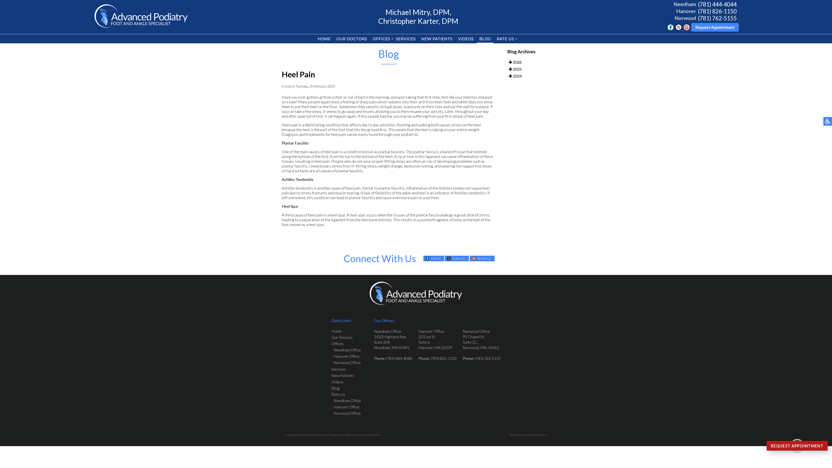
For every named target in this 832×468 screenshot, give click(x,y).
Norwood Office (347, 362)
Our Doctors (351, 39)
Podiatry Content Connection (361, 435)
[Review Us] (686, 29)
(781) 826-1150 (717, 11)
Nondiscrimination (535, 435)
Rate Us (505, 39)
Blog (485, 39)
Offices (381, 39)
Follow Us (459, 258)
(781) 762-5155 (717, 18)
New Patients (436, 39)
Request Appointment (715, 27)
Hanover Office (346, 356)
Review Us (484, 258)
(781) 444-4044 (717, 4)
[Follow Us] (678, 29)
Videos (466, 39)
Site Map (515, 435)
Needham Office (347, 350)
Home (324, 39)
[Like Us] (670, 29)
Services (406, 39)
